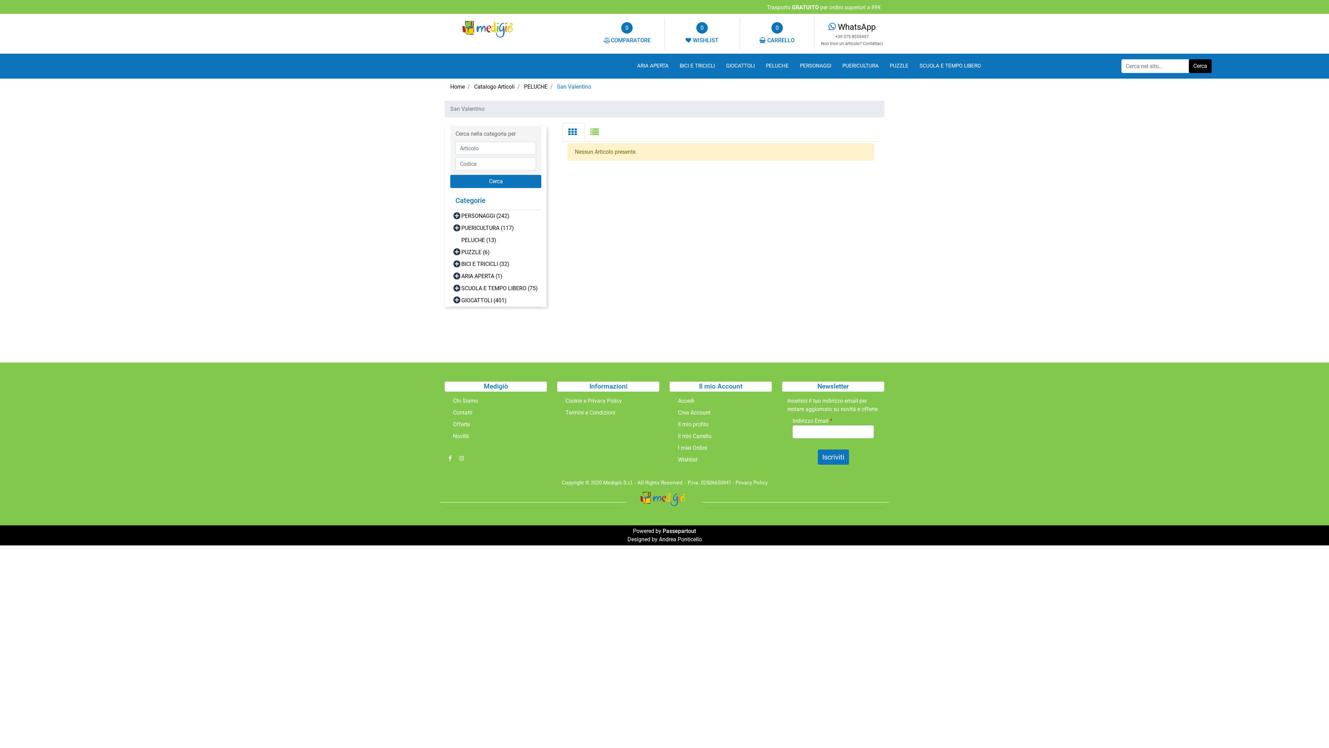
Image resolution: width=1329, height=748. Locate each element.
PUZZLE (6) (475, 252)
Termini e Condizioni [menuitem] (590, 412)
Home (457, 86)
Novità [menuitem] (461, 436)
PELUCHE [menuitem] (777, 66)
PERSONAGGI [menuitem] (815, 66)
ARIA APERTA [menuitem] (653, 66)
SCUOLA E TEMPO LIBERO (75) (499, 288)
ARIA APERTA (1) (482, 276)
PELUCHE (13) (478, 240)
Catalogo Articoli (494, 86)
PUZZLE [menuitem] (899, 66)
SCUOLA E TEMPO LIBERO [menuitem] (950, 66)
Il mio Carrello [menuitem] (695, 436)
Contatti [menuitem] (462, 412)
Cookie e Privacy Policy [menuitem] (594, 401)
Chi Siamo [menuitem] (465, 401)
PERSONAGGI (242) (485, 216)
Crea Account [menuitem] (694, 412)
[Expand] (457, 215)
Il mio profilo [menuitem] (693, 424)
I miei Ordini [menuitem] (692, 448)
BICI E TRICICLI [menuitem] (697, 66)
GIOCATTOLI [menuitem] (740, 66)
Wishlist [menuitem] (687, 459)
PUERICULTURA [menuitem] (860, 66)
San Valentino (574, 86)
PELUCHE (536, 86)
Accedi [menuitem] (686, 401)
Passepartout (679, 531)
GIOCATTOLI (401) (484, 300)
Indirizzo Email (812, 421)
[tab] (573, 132)
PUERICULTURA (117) (487, 228)
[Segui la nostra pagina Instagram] (461, 458)
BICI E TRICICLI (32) (485, 264)
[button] (1200, 66)
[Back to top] (1309, 728)
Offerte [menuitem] (461, 424)
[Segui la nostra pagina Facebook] (450, 458)
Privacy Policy (751, 483)
